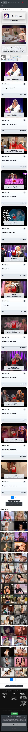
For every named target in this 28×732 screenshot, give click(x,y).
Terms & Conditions (23, 701)
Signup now (14, 713)
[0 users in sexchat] (7, 515)
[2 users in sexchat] (20, 568)
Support (4, 696)
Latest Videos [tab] (6, 57)
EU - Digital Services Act (14, 696)
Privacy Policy (23, 702)
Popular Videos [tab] (16, 57)
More (14, 2)
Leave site (14, 728)
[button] (22, 2)
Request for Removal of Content (14, 504)
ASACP (23, 700)
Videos (10, 2)
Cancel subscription (14, 697)
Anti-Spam (23, 703)
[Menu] (2, 5)
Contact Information (14, 699)
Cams (5, 2)
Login (18, 2)
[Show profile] (24, 84)
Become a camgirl (23, 696)
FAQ (4, 697)
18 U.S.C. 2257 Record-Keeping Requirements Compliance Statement (23, 698)
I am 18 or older (14, 724)
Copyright (14, 698)
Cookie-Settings (23, 704)
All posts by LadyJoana (14, 501)
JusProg (24, 690)
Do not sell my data (23, 705)
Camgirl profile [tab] (12, 60)
